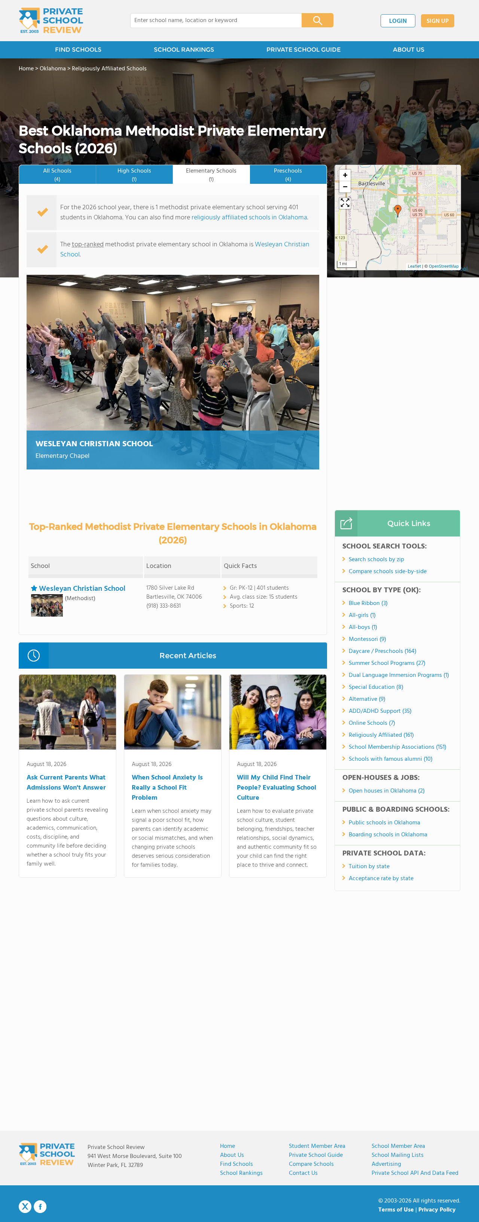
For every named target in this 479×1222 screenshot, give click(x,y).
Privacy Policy (437, 1210)
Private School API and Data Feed (415, 1173)
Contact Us (303, 1173)
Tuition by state (369, 866)
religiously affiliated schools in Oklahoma (249, 217)
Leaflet (414, 266)
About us (232, 1155)
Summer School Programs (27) (387, 663)
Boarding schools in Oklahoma (388, 834)
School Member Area (398, 1146)
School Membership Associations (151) (397, 747)
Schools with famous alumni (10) (391, 759)
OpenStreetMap (444, 266)
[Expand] (345, 203)
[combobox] (211, 20)
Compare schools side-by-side (388, 571)
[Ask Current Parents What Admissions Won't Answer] (67, 714)
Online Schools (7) (372, 723)
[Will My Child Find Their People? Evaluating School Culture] (277, 714)
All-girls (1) (362, 615)
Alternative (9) (367, 699)
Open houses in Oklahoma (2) (387, 791)
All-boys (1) (363, 627)
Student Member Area (317, 1146)
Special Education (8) (376, 687)
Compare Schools (311, 1164)
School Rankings (241, 1173)
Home (227, 1146)
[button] (398, 211)
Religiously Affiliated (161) (381, 735)
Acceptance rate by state (381, 878)
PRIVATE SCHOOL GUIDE (303, 49)
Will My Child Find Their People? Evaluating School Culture (276, 788)
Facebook (40, 1207)
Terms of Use (396, 1210)
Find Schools (236, 1164)
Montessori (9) (367, 639)
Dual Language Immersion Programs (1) (399, 675)
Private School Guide (316, 1155)
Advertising (386, 1164)
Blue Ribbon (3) (368, 603)
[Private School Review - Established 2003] (51, 20)
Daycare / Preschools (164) (383, 651)
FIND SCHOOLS (78, 49)
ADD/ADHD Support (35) (380, 711)
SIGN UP (438, 21)
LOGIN (398, 21)
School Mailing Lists (398, 1155)
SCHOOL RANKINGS (184, 49)
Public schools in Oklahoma (384, 822)
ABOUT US (408, 49)
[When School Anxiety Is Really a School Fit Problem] (172, 714)
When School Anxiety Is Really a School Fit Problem (167, 788)
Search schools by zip (376, 559)
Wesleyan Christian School (94, 444)
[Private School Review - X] (25, 1207)
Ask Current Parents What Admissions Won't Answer (66, 783)
